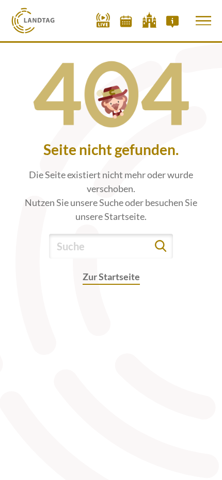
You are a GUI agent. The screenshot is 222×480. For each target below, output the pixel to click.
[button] (203, 20)
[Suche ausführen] (160, 246)
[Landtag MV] (33, 20)
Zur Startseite (111, 276)
